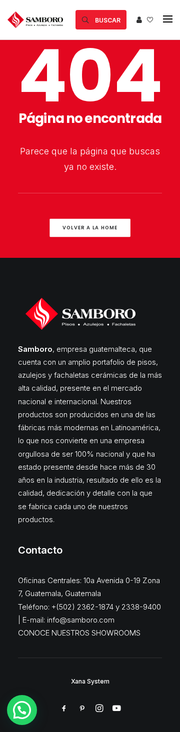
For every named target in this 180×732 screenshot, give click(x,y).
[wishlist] (150, 19)
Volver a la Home (90, 227)
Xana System (90, 681)
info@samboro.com (80, 620)
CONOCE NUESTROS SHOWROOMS (79, 633)
